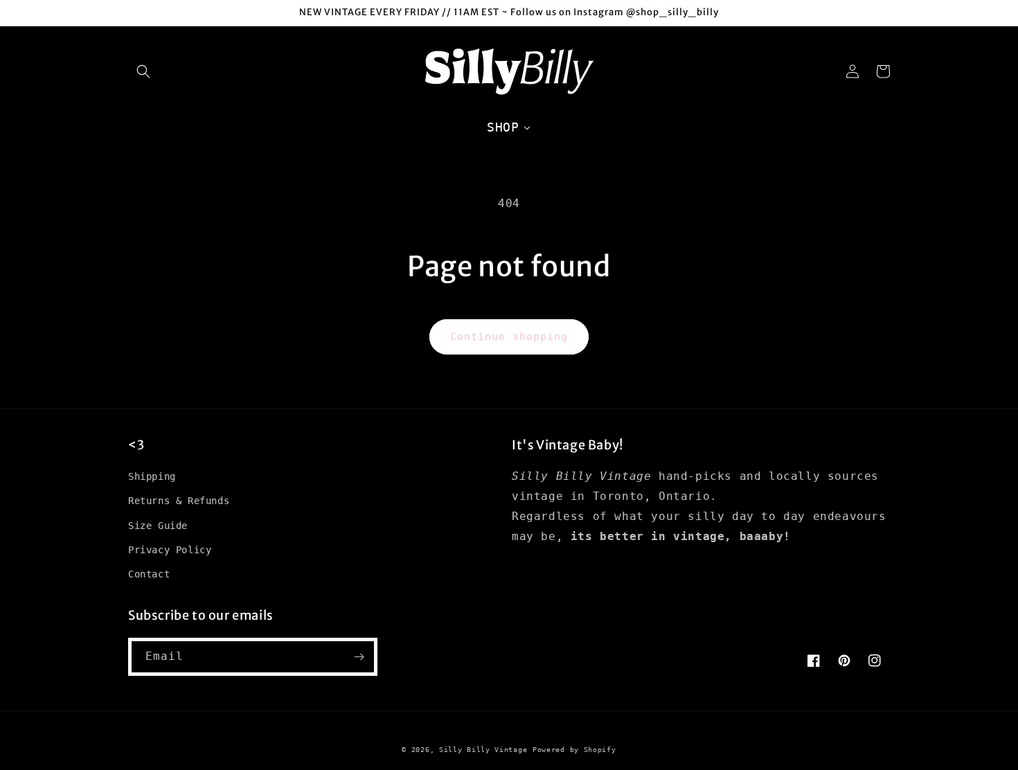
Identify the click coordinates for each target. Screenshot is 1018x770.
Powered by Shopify (574, 749)
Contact (149, 574)
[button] (143, 71)
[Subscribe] (358, 657)
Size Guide (158, 525)
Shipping (152, 476)
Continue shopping (509, 336)
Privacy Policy (169, 549)
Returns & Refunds (178, 500)
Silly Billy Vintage (483, 749)
